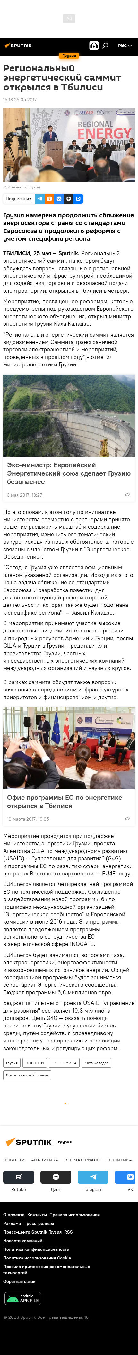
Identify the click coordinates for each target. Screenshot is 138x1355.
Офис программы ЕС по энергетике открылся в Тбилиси (64, 801)
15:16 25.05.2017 (20, 100)
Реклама (12, 1223)
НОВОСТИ (34, 1062)
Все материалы (83, 1160)
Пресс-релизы (38, 1223)
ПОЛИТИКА (119, 1160)
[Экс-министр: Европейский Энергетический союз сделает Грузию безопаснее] (69, 416)
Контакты (37, 1214)
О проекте (14, 1214)
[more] (127, 494)
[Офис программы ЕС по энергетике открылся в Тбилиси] (69, 748)
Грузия (12, 1062)
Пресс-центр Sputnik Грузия (32, 1232)
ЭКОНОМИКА (64, 1062)
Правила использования (74, 1214)
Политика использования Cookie (37, 1258)
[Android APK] (23, 1299)
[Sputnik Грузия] (19, 48)
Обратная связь (19, 1281)
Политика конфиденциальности (36, 1249)
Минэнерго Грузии (23, 187)
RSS (68, 1232)
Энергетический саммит (27, 1075)
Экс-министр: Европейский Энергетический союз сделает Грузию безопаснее (69, 473)
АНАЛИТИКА (44, 1160)
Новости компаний (22, 1240)
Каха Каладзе (96, 1062)
